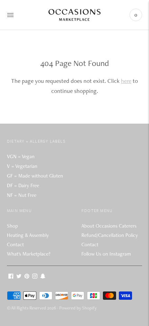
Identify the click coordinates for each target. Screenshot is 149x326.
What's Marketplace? (28, 253)
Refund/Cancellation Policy (109, 235)
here (126, 81)
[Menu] (10, 14)
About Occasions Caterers (109, 225)
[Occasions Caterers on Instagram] (34, 277)
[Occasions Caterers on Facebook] (11, 277)
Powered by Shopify (78, 308)
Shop (12, 225)
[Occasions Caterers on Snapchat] (42, 277)
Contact (15, 244)
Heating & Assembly (28, 235)
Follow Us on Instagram (106, 253)
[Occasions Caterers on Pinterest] (26, 277)
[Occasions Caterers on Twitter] (18, 277)
